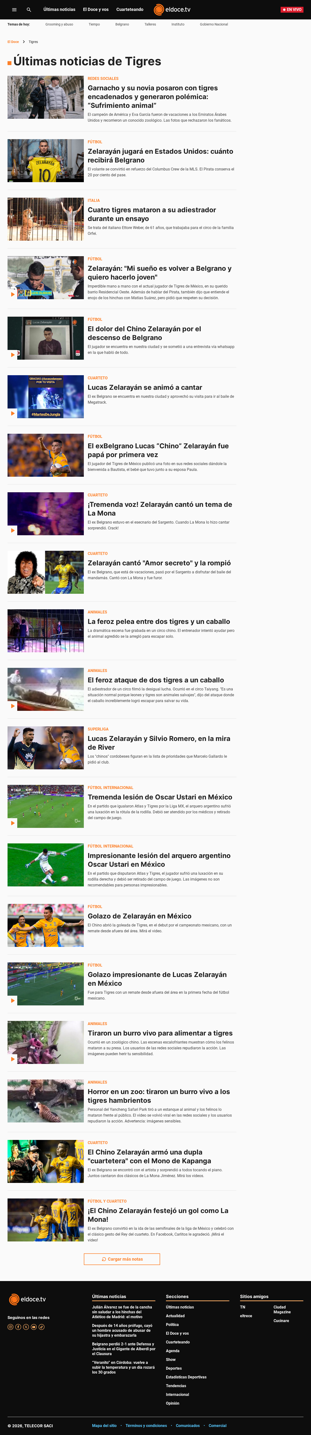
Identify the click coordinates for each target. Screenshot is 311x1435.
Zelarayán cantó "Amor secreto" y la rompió (159, 563)
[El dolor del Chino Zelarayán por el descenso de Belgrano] (46, 338)
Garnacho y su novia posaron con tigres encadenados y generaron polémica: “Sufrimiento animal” (154, 97)
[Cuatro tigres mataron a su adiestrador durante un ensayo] (46, 219)
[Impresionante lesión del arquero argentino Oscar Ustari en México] (46, 864)
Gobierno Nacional (214, 24)
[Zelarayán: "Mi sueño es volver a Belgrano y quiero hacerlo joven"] (46, 277)
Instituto (178, 24)
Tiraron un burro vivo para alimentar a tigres (160, 1033)
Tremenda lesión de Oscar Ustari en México (160, 797)
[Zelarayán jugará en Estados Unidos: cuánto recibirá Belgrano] (46, 160)
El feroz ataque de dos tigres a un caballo (156, 680)
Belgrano (122, 24)
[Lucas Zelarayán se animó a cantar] (46, 396)
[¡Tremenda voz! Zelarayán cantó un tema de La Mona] (46, 513)
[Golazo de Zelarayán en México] (46, 925)
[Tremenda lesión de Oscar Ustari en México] (46, 806)
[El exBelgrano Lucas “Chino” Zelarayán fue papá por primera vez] (46, 455)
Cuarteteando (129, 9)
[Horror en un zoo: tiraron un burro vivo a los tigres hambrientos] (46, 1100)
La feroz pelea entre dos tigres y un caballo (159, 621)
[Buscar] (29, 10)
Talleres (150, 24)
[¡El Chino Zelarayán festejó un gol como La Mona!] (46, 1219)
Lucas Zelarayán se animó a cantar (145, 387)
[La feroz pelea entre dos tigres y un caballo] (46, 630)
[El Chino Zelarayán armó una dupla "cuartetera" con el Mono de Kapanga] (46, 1161)
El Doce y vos (96, 9)
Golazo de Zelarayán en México (139, 916)
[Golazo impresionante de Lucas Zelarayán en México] (46, 983)
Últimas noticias (59, 9)
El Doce (13, 42)
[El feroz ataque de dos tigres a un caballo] (46, 689)
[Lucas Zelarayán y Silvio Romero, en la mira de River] (46, 747)
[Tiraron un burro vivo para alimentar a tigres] (46, 1042)
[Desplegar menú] (10, 10)
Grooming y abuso (59, 24)
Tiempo (94, 24)
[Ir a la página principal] (172, 10)
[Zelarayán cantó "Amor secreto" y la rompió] (46, 572)
